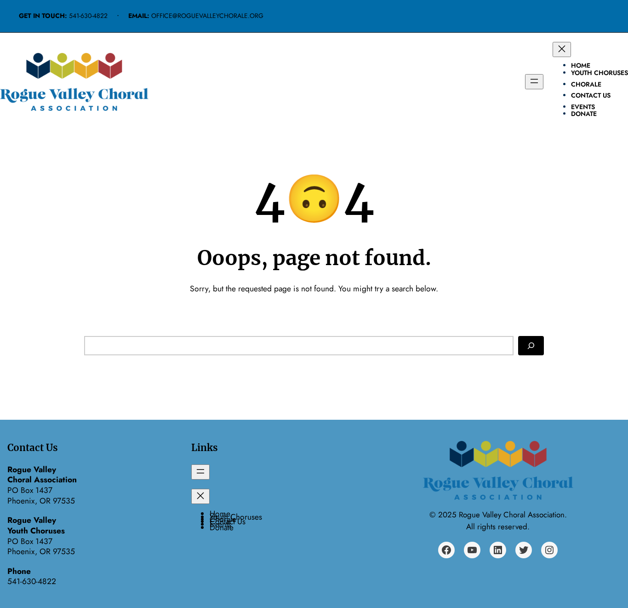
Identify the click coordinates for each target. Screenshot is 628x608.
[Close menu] (562, 49)
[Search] (531, 345)
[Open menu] (534, 81)
